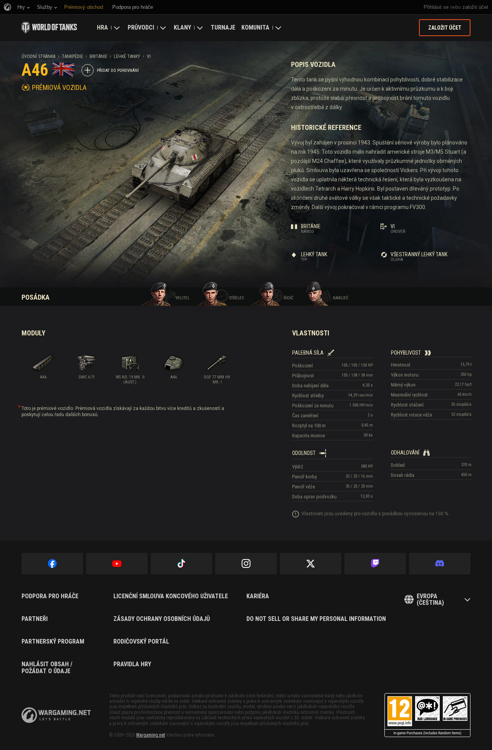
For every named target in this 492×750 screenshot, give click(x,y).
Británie (98, 56)
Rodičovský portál (141, 641)
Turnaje (223, 27)
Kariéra (257, 596)
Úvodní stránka (38, 56)
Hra (102, 27)
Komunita (255, 27)
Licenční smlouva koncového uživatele (170, 596)
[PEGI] (427, 715)
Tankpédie (72, 56)
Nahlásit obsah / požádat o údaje (47, 667)
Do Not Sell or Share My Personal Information (316, 619)
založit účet (475, 7)
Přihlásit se (436, 7)
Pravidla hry (132, 664)
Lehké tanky (127, 56)
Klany (182, 27)
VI (149, 56)
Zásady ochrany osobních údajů (161, 619)
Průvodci (141, 27)
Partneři (35, 619)
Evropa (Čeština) (430, 599)
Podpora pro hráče (50, 596)
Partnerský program (53, 641)
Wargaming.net (150, 735)
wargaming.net (56, 715)
